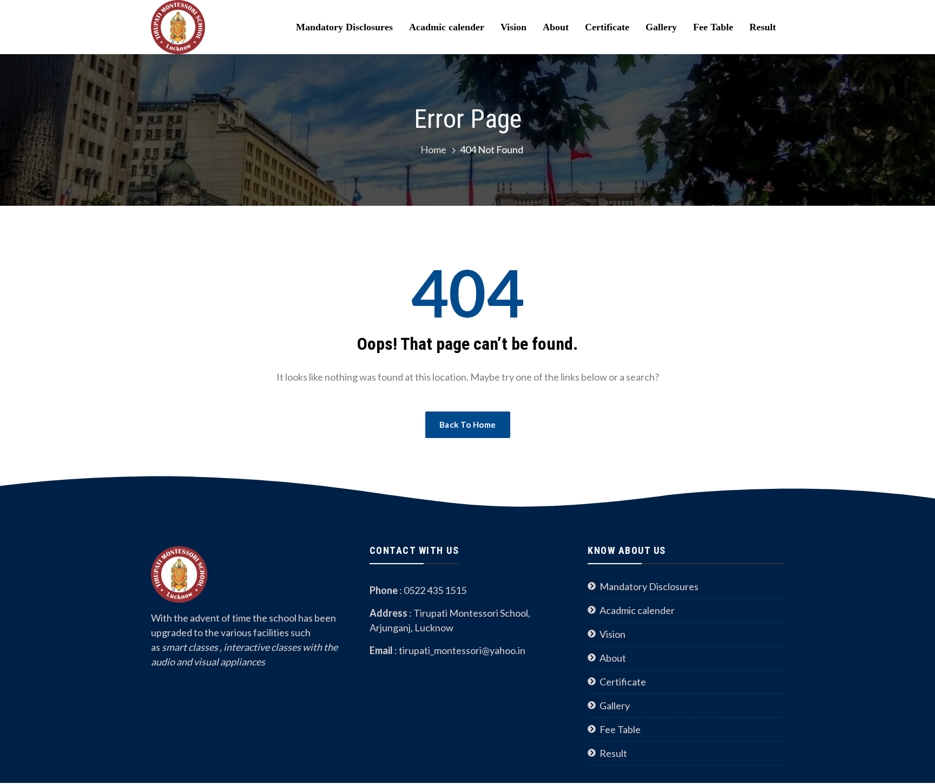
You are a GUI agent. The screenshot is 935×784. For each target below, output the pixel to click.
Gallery (661, 27)
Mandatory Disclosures (344, 27)
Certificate (607, 27)
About (556, 27)
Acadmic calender (446, 27)
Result (762, 27)
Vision (513, 27)
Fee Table (713, 27)
